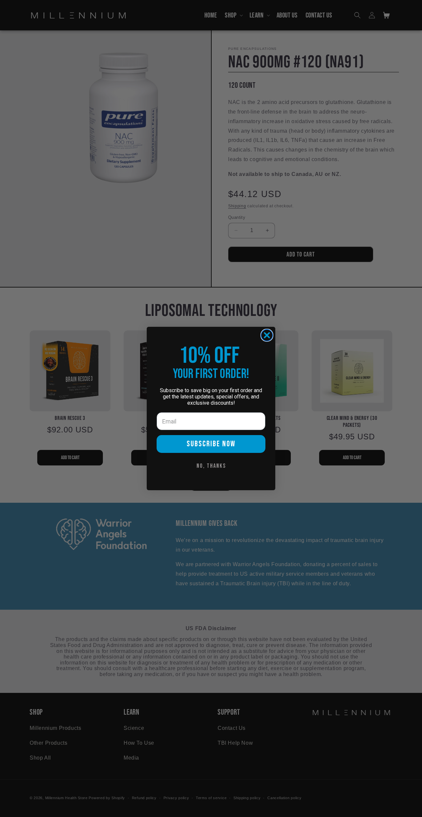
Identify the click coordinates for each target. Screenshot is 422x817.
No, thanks (211, 465)
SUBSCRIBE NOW (211, 444)
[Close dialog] (267, 335)
